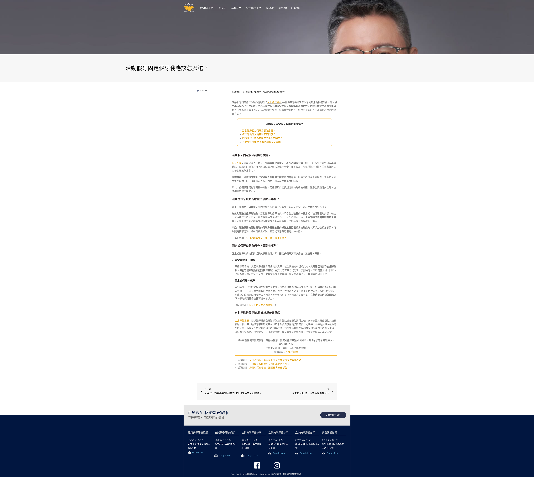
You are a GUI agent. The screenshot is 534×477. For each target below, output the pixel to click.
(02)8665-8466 (250, 440)
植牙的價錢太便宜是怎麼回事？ (258, 134)
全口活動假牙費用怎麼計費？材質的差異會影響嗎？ (276, 360)
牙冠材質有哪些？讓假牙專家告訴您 (268, 367)
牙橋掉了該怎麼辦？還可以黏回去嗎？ (269, 364)
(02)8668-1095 (276, 440)
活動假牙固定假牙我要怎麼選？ (258, 130)
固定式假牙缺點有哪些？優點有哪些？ (262, 138)
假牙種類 (236, 163)
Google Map (198, 452)
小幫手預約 (292, 351)
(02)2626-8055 (303, 440)
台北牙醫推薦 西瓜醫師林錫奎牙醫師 (261, 142)
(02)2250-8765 (195, 440)
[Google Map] (189, 452)
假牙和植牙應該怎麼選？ (262, 305)
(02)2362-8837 (330, 440)
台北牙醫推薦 (242, 320)
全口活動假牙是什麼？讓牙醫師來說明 (266, 238)
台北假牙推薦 (274, 102)
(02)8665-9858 (223, 440)
